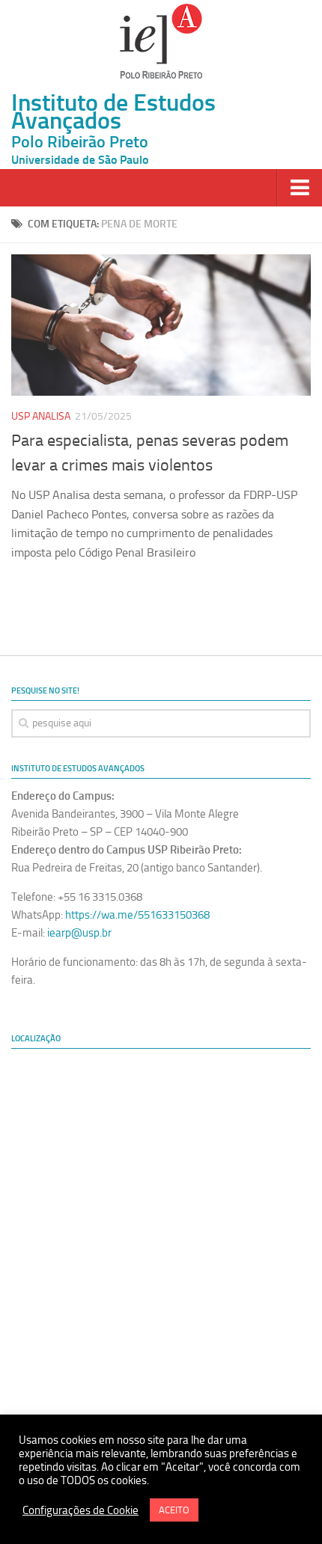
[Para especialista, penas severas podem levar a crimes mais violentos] (161, 325)
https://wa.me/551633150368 (137, 915)
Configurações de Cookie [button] (80, 1510)
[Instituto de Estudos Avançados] (161, 41)
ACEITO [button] (174, 1510)
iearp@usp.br (79, 933)
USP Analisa (40, 416)
